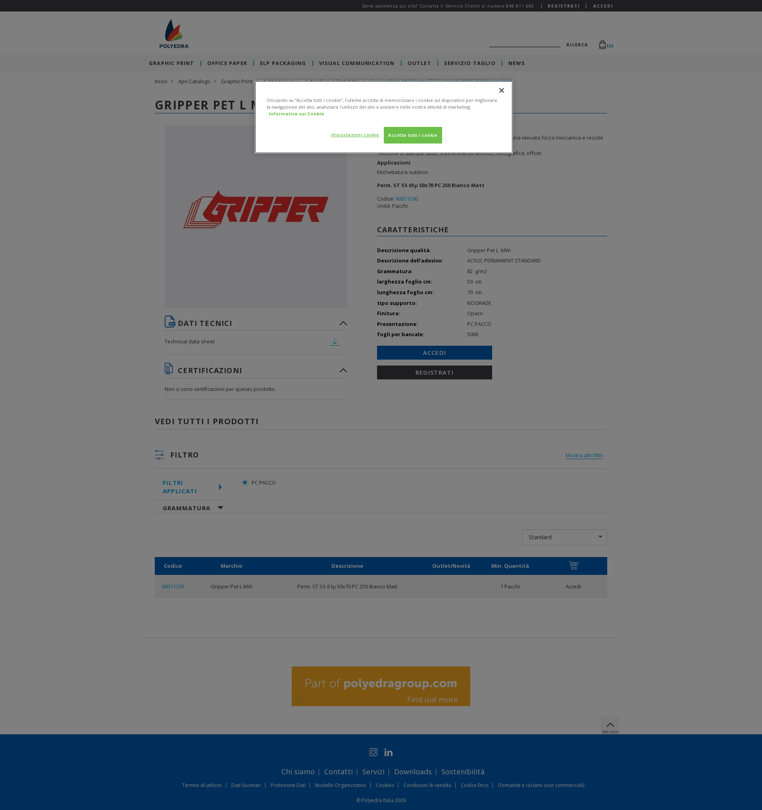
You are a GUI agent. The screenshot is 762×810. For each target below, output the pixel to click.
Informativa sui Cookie (296, 114)
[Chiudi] (501, 90)
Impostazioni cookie (355, 135)
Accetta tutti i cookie (413, 135)
